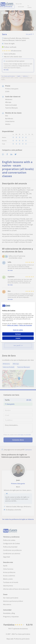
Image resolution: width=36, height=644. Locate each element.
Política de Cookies (12, 325)
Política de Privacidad (25, 325)
